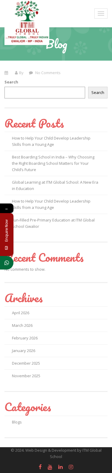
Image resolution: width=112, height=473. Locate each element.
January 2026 (23, 350)
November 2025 (26, 375)
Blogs (17, 422)
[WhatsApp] (6, 263)
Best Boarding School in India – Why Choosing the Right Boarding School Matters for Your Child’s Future (53, 163)
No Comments (47, 72)
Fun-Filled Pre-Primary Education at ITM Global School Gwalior (53, 223)
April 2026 (20, 312)
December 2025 (26, 363)
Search (11, 82)
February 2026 (25, 338)
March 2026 (22, 325)
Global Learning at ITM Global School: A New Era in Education (55, 185)
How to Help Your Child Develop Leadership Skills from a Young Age (51, 141)
